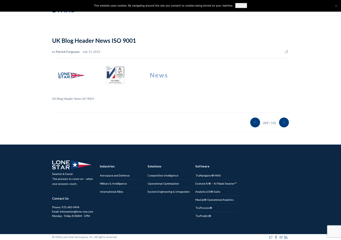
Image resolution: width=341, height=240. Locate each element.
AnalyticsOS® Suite (207, 191)
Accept (241, 5)
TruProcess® (203, 207)
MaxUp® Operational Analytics (214, 199)
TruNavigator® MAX (208, 175)
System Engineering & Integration (169, 191)
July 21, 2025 (91, 51)
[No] (336, 6)
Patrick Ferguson (68, 51)
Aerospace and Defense (115, 175)
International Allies (111, 191)
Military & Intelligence (113, 183)
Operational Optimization (163, 183)
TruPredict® (203, 216)
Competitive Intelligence (163, 175)
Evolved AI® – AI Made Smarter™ (216, 183)
